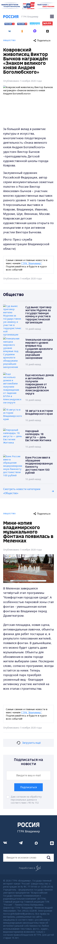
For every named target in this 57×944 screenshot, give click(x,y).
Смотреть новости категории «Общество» (21, 491)
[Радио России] (35, 24)
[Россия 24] (22, 24)
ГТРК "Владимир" (31, 263)
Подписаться (28, 787)
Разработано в (27, 867)
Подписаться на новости (28, 762)
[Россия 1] (9, 24)
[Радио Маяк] (47, 25)
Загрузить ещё (31, 742)
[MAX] (34, 30)
